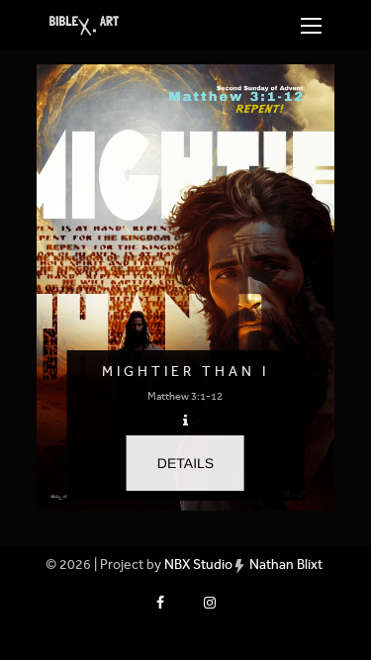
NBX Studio (198, 564)
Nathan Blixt (286, 564)
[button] (185, 463)
